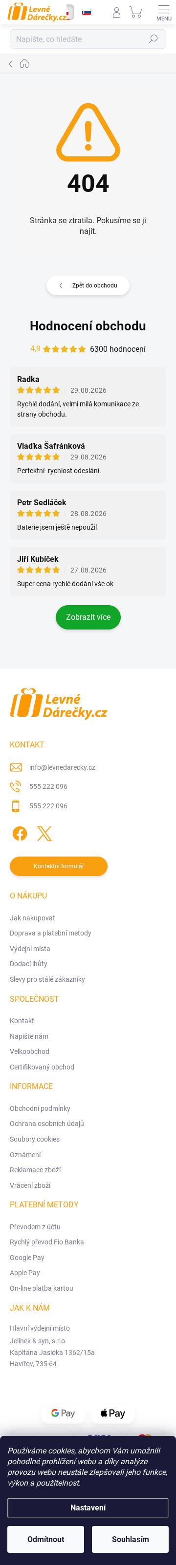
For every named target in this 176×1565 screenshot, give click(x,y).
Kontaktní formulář (59, 866)
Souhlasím (130, 1539)
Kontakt (22, 1021)
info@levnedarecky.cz (62, 767)
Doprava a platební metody (50, 933)
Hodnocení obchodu (88, 326)
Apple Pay (25, 1273)
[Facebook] (18, 831)
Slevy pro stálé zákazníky (47, 979)
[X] (42, 831)
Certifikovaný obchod (42, 1067)
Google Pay (27, 1257)
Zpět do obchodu (94, 285)
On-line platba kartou (41, 1288)
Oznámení (25, 1155)
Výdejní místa (30, 949)
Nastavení (88, 1507)
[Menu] (164, 12)
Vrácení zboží (30, 1185)
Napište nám (29, 1036)
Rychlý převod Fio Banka (47, 1242)
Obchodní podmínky (40, 1108)
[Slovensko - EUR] (86, 12)
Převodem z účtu (35, 1227)
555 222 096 (48, 786)
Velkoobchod (29, 1051)
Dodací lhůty (28, 964)
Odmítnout (45, 1539)
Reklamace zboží (35, 1170)
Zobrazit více (88, 617)
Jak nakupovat (32, 918)
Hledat (153, 39)
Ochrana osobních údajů (47, 1123)
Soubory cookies (35, 1139)
